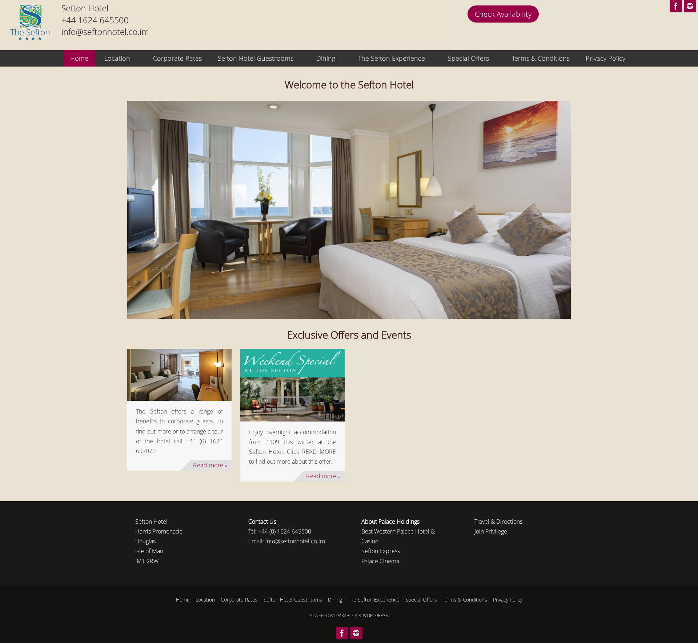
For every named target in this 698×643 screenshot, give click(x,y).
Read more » (210, 465)
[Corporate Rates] (179, 375)
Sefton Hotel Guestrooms (293, 599)
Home (183, 599)
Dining (335, 599)
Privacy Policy (507, 599)
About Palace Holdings (390, 522)
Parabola (346, 615)
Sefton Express (380, 551)
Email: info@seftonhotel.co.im (286, 541)
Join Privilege (490, 531)
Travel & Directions (498, 522)
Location (205, 599)
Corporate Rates (239, 599)
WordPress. (376, 615)
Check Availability (503, 14)
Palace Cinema (380, 561)
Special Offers (421, 599)
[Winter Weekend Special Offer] (292, 385)
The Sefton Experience (374, 599)
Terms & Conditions (465, 599)
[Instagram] (690, 6)
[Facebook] (676, 6)
